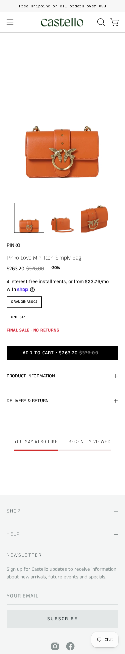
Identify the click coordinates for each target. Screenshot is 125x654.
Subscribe (62, 619)
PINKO (13, 245)
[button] (100, 22)
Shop (14, 511)
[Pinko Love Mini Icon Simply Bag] (29, 218)
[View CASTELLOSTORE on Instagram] (55, 646)
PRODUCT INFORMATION (31, 376)
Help (13, 534)
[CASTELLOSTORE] (62, 22)
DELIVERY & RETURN (28, 400)
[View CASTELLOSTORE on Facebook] (70, 646)
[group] (62, 6)
